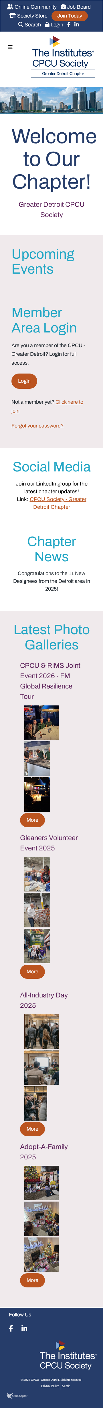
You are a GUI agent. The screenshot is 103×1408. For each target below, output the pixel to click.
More (32, 820)
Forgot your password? (37, 426)
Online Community (35, 7)
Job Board (78, 7)
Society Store (31, 16)
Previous (4, 101)
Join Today (69, 16)
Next (98, 101)
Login (56, 25)
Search (32, 25)
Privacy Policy (50, 1385)
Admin (66, 1385)
